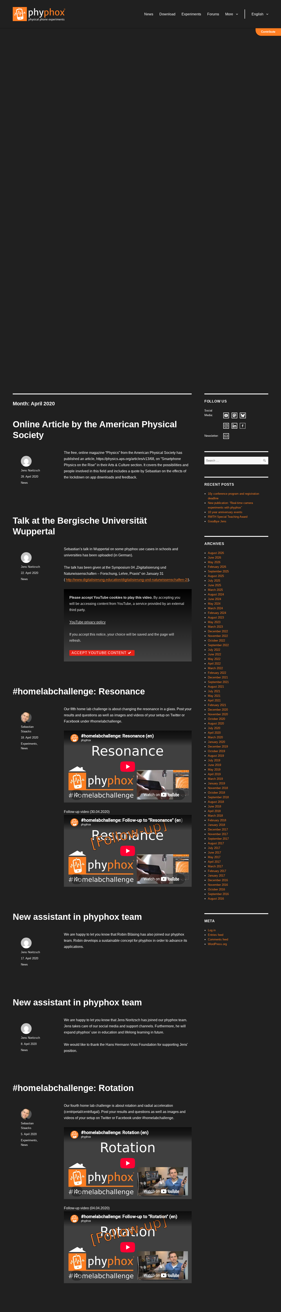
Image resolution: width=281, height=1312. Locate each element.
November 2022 (218, 636)
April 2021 (214, 700)
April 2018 (214, 811)
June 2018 (214, 806)
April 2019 (214, 774)
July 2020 (214, 728)
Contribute (268, 31)
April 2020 (214, 732)
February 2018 (217, 820)
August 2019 (216, 755)
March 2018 (215, 815)
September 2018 (218, 797)
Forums (213, 14)
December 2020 (218, 709)
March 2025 (215, 589)
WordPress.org (217, 944)
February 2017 (217, 871)
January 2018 (216, 825)
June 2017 (214, 852)
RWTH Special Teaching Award (227, 516)
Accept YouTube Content (99, 653)
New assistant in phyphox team (77, 917)
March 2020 (215, 737)
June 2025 (214, 585)
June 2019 (214, 765)
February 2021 (217, 705)
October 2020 (216, 719)
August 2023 (216, 617)
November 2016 (218, 884)
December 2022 (218, 631)
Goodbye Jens (217, 521)
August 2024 (216, 594)
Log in (212, 930)
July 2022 (214, 649)
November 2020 (218, 714)
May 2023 (214, 622)
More (229, 14)
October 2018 (216, 792)
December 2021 (218, 677)
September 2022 (218, 645)
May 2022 (214, 659)
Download (167, 14)
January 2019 (216, 783)
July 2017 (214, 848)
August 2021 (216, 686)
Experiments (191, 14)
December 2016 (218, 880)
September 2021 (218, 682)
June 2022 (214, 654)
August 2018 (216, 801)
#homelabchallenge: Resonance (79, 691)
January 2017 (216, 875)
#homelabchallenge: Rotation (73, 1088)
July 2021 (214, 691)
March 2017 (215, 866)
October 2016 (216, 889)
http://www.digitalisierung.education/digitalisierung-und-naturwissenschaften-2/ (127, 580)
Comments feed (218, 939)
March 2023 (215, 626)
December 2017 (218, 829)
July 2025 (214, 580)
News (148, 14)
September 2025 (218, 571)
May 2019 (214, 769)
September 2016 (218, 894)
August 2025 (216, 576)
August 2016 (216, 898)
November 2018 (218, 788)
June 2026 (214, 557)
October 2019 (216, 751)
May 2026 (214, 562)
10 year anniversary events (225, 512)
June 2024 (214, 599)
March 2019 (215, 778)
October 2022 (216, 640)
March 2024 (215, 608)
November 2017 (218, 834)
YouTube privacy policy (87, 622)
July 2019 (214, 760)
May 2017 (214, 857)
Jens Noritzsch (30, 470)
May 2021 (214, 695)
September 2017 (218, 838)
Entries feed (215, 934)
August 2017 (216, 843)
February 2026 (217, 566)
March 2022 (215, 668)
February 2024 (217, 613)
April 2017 (214, 861)
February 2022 (217, 672)
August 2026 (216, 553)
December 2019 (218, 746)
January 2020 (216, 742)
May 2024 (214, 603)
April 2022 (214, 663)
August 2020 (216, 723)
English (257, 14)
